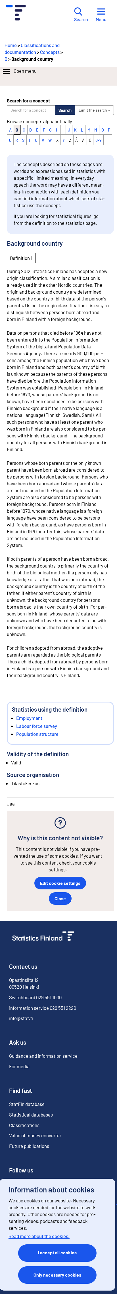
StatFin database (27, 1104)
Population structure (37, 734)
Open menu (25, 71)
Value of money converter (35, 1135)
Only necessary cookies (57, 1274)
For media (19, 1066)
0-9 (98, 140)
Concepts (50, 52)
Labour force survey (36, 726)
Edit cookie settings (60, 883)
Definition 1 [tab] (21, 258)
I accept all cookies (57, 1252)
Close (60, 898)
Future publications (29, 1146)
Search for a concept (28, 100)
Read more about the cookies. (39, 1236)
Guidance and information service (43, 1056)
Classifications (24, 1125)
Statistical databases (31, 1114)
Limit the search (93, 110)
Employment (29, 718)
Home (11, 45)
